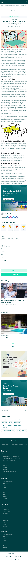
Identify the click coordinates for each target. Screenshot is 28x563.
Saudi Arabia (6, 483)
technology (4, 422)
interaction (9, 420)
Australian (5, 520)
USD (23, 1)
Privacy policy (8, 444)
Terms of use (15, 444)
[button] (13, 307)
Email (2, 254)
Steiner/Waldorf (7, 511)
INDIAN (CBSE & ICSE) (7, 463)
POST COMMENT (14, 274)
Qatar (4, 487)
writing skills (17, 420)
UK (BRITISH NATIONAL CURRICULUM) (11, 456)
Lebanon (5, 498)
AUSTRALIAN (5, 465)
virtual (17, 427)
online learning (10, 238)
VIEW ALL (14, 346)
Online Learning (8, 5)
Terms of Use (17, 556)
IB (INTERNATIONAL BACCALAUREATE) (11, 458)
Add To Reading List (14, 16)
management (17, 422)
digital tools (4, 427)
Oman (4, 494)
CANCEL (14, 270)
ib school (11, 427)
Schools (18, 430)
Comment (3, 260)
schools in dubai (17, 425)
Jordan (4, 492)
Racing (9, 425)
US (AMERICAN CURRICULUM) (9, 460)
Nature (3, 420)
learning (3, 425)
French (4, 473)
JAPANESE (5, 469)
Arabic (4, 529)
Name (2, 248)
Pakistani (5, 476)
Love (17, 229)
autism (10, 422)
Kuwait (4, 490)
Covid (17, 238)
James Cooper (8, 213)
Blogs (25, 444)
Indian (4, 524)
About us (3, 444)
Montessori (6, 509)
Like (3, 229)
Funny (23, 229)
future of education (18, 183)
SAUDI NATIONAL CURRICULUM (9, 471)
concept (24, 430)
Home (2, 5)
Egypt (4, 485)
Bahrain (5, 496)
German (5, 526)
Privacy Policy (9, 556)
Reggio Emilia (6, 513)
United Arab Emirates (8, 481)
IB (3, 518)
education (3, 238)
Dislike (10, 229)
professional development (8, 430)
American (5, 516)
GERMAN (5, 467)
